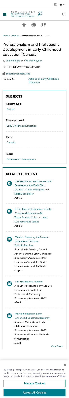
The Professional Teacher (29, 281)
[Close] (65, 364)
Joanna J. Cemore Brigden (29, 189)
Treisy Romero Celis (25, 217)
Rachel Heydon (34, 60)
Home (5, 35)
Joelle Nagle (13, 60)
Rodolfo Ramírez (23, 245)
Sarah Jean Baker (23, 193)
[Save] (24, 25)
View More (57, 346)
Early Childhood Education (22, 125)
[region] (34, 379)
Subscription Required (18, 73)
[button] (33, 25)
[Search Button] (64, 14)
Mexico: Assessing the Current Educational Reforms (32, 239)
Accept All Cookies (34, 392)
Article (14, 35)
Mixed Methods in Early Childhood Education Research (32, 315)
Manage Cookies (34, 383)
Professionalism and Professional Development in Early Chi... (33, 183)
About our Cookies (55, 376)
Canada (11, 142)
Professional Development (21, 159)
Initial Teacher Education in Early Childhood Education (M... (33, 211)
